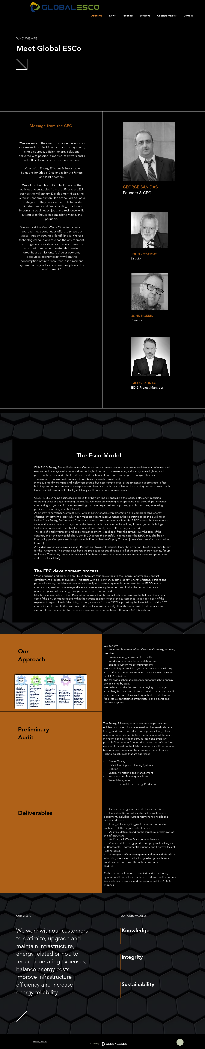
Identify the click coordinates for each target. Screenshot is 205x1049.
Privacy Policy (40, 1041)
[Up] (180, 1042)
